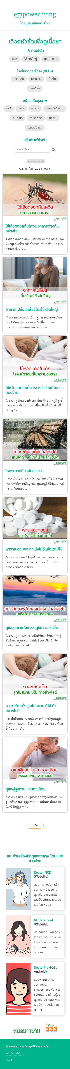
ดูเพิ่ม (35, 825)
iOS (52, 967)
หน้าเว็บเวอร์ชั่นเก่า (15, 1053)
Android (40, 971)
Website (41, 876)
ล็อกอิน (9, 1060)
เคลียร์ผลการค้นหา (36, 161)
